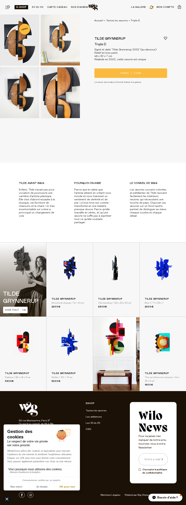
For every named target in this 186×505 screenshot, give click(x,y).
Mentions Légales (110, 495)
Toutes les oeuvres (117, 20)
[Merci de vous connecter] (165, 38)
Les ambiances (94, 417)
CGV (88, 429)
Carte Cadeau (57, 7)
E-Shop (21, 7)
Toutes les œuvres (96, 410)
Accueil (98, 20)
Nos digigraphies (83, 7)
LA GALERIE (138, 7)
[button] (165, 497)
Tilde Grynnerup (110, 38)
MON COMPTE (165, 7)
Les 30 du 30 (93, 423)
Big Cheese (144, 495)
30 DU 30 (38, 7)
